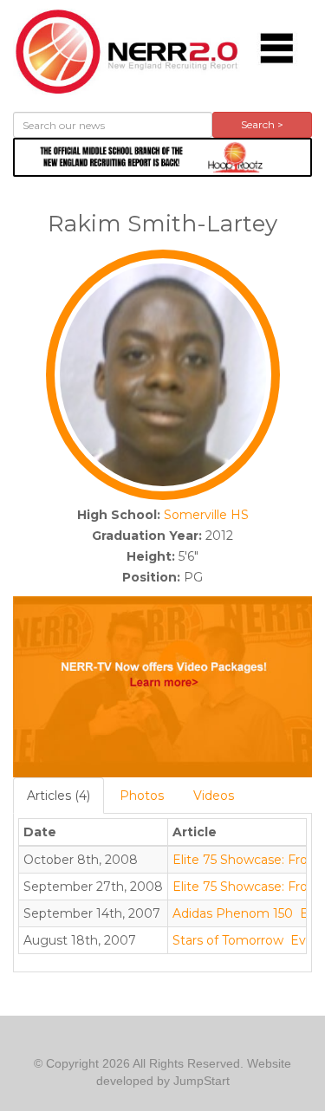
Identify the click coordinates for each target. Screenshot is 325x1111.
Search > (262, 124)
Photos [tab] (142, 795)
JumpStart (201, 1081)
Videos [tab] (213, 795)
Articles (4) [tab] (58, 795)
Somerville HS (206, 515)
